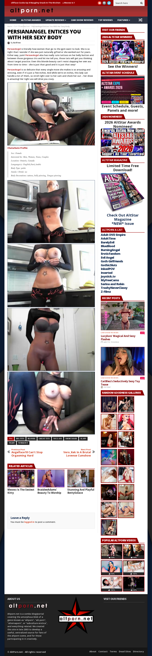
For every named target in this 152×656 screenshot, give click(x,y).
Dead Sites (125, 651)
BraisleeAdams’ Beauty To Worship (49, 491)
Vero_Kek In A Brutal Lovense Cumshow (77, 452)
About (92, 651)
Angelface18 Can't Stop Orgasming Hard (27, 452)
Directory (138, 651)
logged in (29, 522)
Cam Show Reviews (82, 20)
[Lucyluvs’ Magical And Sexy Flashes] (123, 316)
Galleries (15, 27)
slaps (83, 439)
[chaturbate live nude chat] (51, 114)
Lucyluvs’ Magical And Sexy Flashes (118, 337)
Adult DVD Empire (113, 235)
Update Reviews (55, 20)
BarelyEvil (107, 242)
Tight (12, 443)
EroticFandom (110, 254)
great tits (44, 439)
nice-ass (57, 439)
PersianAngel (14, 48)
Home (13, 20)
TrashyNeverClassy (114, 288)
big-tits (20, 439)
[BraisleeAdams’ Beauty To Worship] (50, 478)
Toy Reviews (105, 20)
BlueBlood (108, 246)
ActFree (17, 42)
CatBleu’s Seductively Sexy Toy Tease (120, 383)
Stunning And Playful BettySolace (80, 491)
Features (122, 20)
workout (23, 443)
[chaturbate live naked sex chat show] (51, 211)
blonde (31, 439)
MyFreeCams (110, 280)
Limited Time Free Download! (123, 167)
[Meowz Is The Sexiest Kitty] (20, 478)
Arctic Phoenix (111, 342)
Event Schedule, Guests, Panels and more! (123, 108)
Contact (103, 651)
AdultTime (108, 238)
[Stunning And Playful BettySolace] (80, 478)
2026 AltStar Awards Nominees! (123, 124)
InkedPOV (108, 269)
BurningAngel (110, 250)
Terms (113, 651)
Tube (29, 27)
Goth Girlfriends (112, 261)
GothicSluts (109, 265)
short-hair (71, 439)
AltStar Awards (31, 20)
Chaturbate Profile (17, 148)
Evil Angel (107, 257)
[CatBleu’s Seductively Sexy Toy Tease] (123, 361)
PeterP (107, 387)
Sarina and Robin (112, 284)
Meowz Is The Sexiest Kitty (50, 2)
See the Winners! (123, 66)
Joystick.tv (108, 276)
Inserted (106, 273)
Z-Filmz (106, 292)
